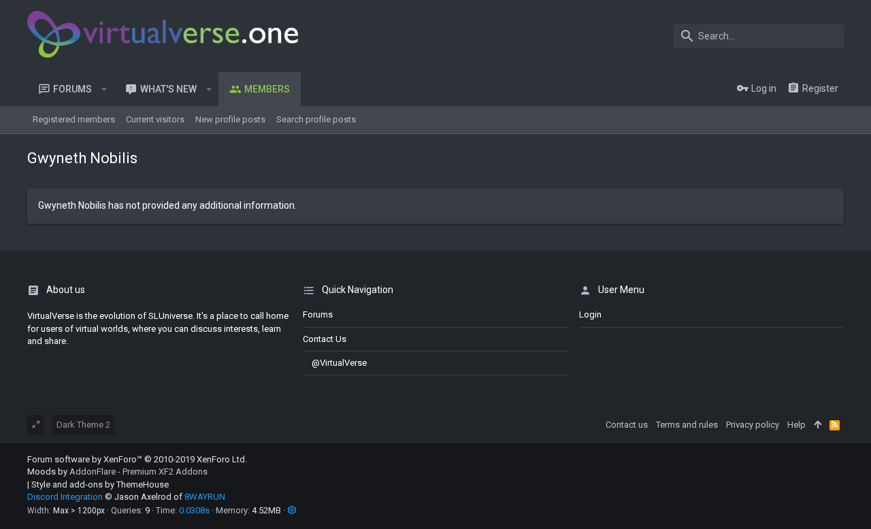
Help (796, 425)
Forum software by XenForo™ (137, 459)
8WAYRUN (204, 497)
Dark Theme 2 (83, 425)
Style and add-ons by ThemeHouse (100, 484)
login (590, 314)
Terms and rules (687, 425)
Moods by (117, 471)
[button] (104, 89)
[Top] (817, 425)
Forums (318, 314)
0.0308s (194, 510)
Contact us (324, 339)
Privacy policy (752, 425)
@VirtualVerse (339, 363)
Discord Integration (65, 497)
